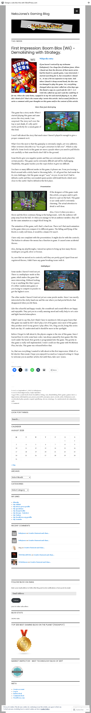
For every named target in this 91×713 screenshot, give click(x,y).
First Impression (23, 393)
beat (30, 395)
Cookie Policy (45, 709)
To (56, 399)
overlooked (15, 399)
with (12, 401)
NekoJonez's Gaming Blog (30, 14)
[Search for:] (45, 419)
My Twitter (17, 515)
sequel (32, 399)
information (24, 397)
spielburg (38, 399)
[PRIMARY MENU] (77, 11)
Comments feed (18, 696)
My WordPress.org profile (22, 517)
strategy (51, 399)
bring (43, 395)
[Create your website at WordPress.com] (45, 2)
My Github (17, 504)
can (46, 395)
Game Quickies (35, 393)
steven (45, 399)
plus (21, 399)
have (73, 395)
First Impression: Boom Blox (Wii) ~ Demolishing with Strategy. (43, 50)
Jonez (34, 397)
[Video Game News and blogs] (24, 655)
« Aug (13, 465)
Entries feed (17, 694)
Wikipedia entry (46, 59)
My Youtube (17, 519)
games (68, 395)
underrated (61, 399)
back (26, 395)
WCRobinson (23, 562)
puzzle (26, 399)
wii (67, 399)
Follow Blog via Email (22, 582)
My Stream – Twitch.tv (21, 513)
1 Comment (15, 403)
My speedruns (18, 509)
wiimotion (72, 399)
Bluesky (16, 502)
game (64, 395)
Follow (16, 600)
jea (30, 397)
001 (17, 395)
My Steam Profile (19, 511)
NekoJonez (37, 390)
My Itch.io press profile (21, 507)
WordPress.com (19, 698)
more (52, 397)
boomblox (36, 395)
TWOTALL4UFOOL (24, 555)
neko (62, 397)
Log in (15, 691)
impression (15, 397)
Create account (18, 689)
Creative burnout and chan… (38, 533)
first (59, 395)
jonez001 (40, 397)
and (22, 395)
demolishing (53, 395)
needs (57, 397)
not (73, 397)
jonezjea (47, 397)
